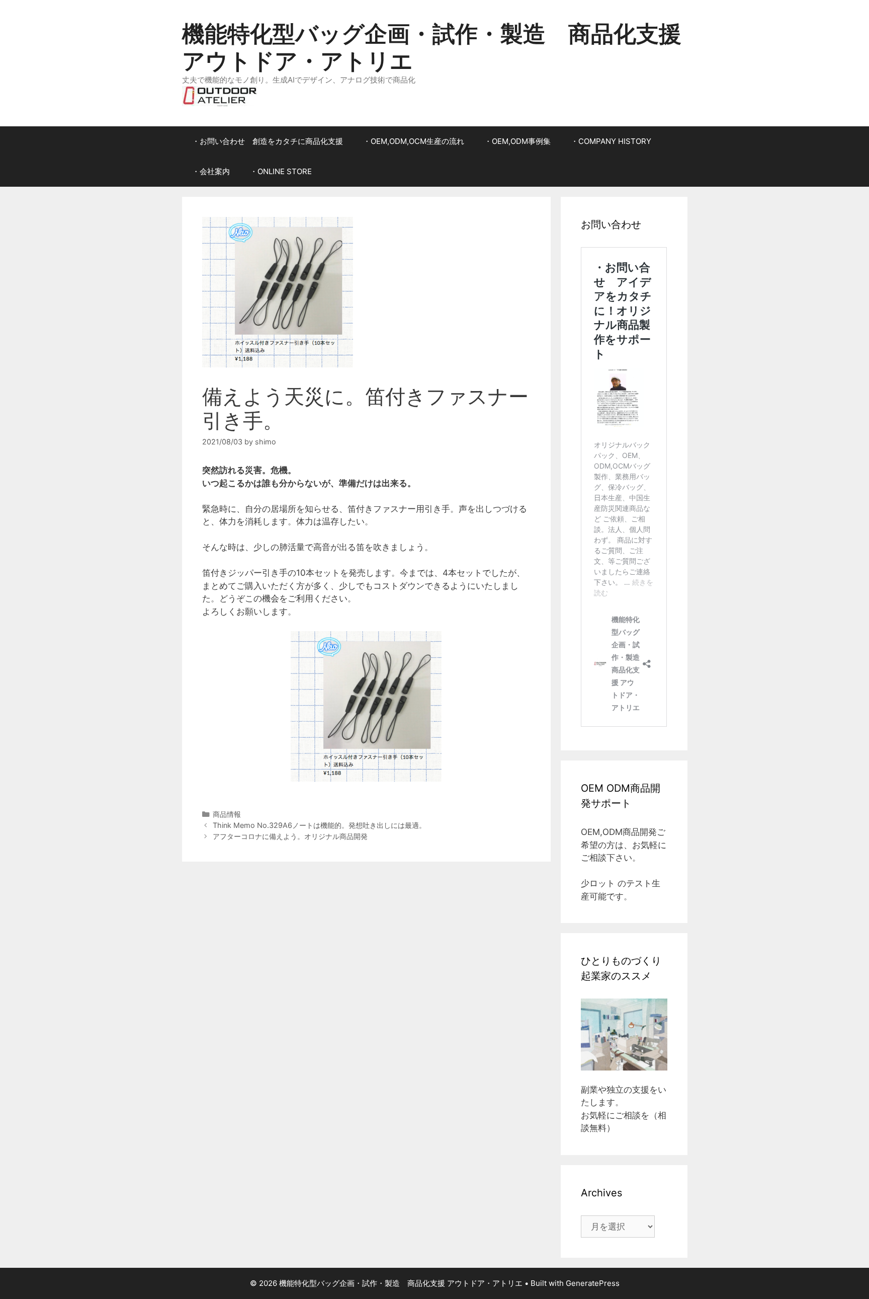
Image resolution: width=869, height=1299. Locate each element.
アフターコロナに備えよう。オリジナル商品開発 (290, 836)
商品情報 (227, 814)
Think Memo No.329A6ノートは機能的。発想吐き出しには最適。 (319, 825)
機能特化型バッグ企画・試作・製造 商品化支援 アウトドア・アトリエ (431, 47)
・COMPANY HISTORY (611, 141)
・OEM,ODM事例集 (517, 141)
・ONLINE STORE (281, 171)
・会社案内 (211, 171)
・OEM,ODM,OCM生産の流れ (413, 141)
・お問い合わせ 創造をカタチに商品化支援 (267, 141)
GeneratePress (593, 1283)
